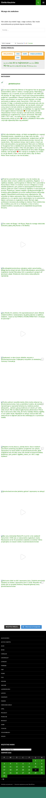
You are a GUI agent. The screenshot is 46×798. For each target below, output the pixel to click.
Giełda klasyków (8, 3)
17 (4, 770)
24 (4, 773)
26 (17, 773)
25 (10, 773)
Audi (2, 646)
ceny (17, 54)
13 (23, 767)
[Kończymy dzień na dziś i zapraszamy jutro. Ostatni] (23, 601)
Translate (30, 43)
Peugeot (4, 712)
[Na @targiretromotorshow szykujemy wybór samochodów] (23, 289)
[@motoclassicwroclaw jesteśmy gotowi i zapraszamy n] (23, 512)
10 (4, 767)
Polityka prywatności (7, 784)
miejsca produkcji (36, 54)
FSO (2, 677)
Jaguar (3, 685)
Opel (2, 708)
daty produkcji (8, 54)
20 (23, 770)
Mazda (3, 701)
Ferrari (3, 665)
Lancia (3, 693)
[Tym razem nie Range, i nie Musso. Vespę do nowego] (23, 244)
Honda (3, 681)
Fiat (2, 669)
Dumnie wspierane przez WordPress (25, 784)
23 (42, 770)
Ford (3, 673)
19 (17, 770)
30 (42, 773)
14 (29, 767)
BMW (2, 650)
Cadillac (4, 653)
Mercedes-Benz (6, 705)
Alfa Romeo (5, 638)
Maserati (4, 697)
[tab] (8, 54)
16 (42, 767)
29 (35, 773)
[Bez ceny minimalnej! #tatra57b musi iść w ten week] (23, 557)
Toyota (3, 728)
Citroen (4, 661)
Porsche (4, 716)
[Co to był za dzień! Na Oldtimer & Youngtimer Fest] (23, 110)
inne (17, 57)
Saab (2, 724)
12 (17, 767)
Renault (4, 720)
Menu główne (43, 2)
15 (35, 767)
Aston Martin (6, 642)
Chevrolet (5, 657)
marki (25, 54)
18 (10, 770)
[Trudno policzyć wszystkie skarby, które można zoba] (23, 423)
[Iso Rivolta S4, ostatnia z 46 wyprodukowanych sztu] (23, 334)
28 (29, 773)
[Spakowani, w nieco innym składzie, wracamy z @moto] (23, 378)
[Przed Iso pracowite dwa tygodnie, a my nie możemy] (23, 200)
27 (23, 773)
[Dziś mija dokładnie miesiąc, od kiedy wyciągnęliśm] (23, 155)
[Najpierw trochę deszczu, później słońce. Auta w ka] (23, 467)
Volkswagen (5, 732)
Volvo (3, 736)
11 (10, 767)
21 (29, 770)
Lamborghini (5, 689)
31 (4, 776)
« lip (3, 779)
